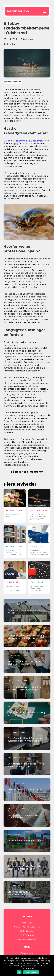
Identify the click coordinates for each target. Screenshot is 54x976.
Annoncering (27, 953)
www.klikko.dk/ (29, 939)
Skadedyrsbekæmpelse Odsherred (23, 140)
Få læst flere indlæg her (27, 471)
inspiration (9, 44)
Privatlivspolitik (31, 972)
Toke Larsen (27, 39)
